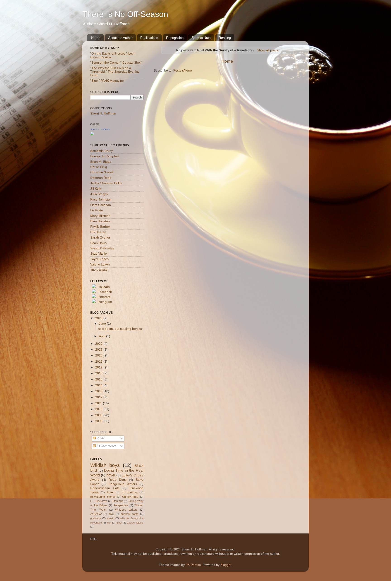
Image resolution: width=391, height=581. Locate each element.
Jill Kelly (96, 188)
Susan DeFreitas (102, 248)
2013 (99, 391)
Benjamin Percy (101, 151)
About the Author (120, 38)
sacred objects (135, 522)
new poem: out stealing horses (120, 328)
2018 (99, 361)
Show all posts (267, 50)
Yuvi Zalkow (98, 270)
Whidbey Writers (126, 509)
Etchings (117, 501)
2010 (99, 409)
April (102, 336)
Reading (225, 38)
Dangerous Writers (122, 484)
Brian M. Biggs (100, 161)
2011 (99, 403)
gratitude (95, 518)
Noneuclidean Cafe (105, 488)
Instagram (105, 302)
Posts (100, 438)
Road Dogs (117, 479)
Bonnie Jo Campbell (104, 156)
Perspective (121, 505)
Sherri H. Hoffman (103, 113)
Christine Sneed (101, 172)
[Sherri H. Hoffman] (92, 134)
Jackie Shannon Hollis (106, 183)
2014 (99, 385)
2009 (99, 415)
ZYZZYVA (96, 514)
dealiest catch (129, 514)
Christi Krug (98, 167)
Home (95, 38)
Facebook (105, 292)
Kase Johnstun (101, 199)
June (103, 323)
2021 (99, 349)
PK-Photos (193, 565)
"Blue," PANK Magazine (107, 80)
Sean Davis (98, 243)
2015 (99, 379)
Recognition (175, 38)
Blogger (225, 565)
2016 (99, 373)
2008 (99, 421)
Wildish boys (105, 465)
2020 (99, 355)
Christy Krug (130, 496)
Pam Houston (100, 221)
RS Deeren (98, 232)
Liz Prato (96, 210)
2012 (99, 397)
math (119, 522)
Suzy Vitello (98, 253)
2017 (99, 367)
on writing (129, 492)
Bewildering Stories (102, 496)
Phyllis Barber (100, 226)
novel (110, 475)
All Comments (106, 446)
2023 (99, 318)
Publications (149, 38)
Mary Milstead (100, 216)
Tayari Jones (99, 259)
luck (109, 522)
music (110, 518)
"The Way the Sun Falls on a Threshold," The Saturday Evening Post (115, 71)
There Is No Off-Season (125, 14)
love (110, 492)
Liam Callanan (100, 205)
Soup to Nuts (201, 38)
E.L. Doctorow (98, 501)
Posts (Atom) (182, 70)
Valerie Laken (100, 264)
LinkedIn (104, 287)
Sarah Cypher (100, 237)
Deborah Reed (100, 177)
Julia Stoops (99, 194)
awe (111, 514)
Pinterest (104, 297)
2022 (99, 343)
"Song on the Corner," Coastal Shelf (115, 62)
